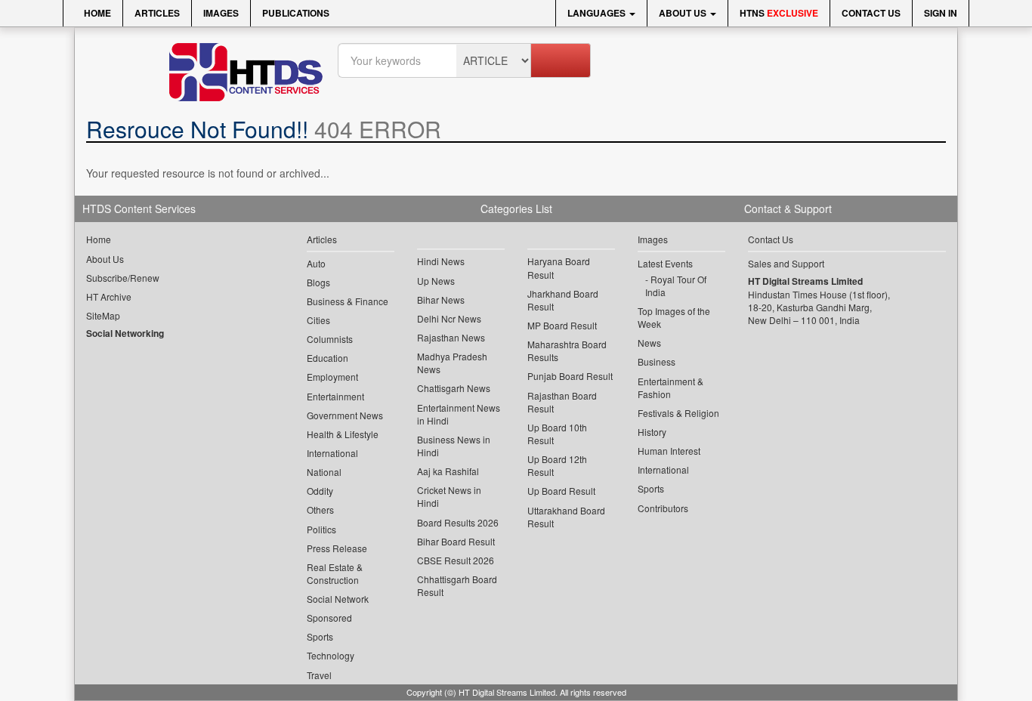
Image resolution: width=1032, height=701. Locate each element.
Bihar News (441, 299)
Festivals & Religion (678, 412)
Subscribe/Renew (122, 277)
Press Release (337, 548)
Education (327, 357)
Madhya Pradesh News (452, 362)
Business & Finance (347, 301)
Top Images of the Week (674, 317)
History (652, 431)
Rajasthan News (451, 337)
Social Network (338, 598)
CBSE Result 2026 (455, 560)
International (332, 452)
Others (320, 509)
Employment (332, 376)
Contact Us (871, 13)
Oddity (320, 490)
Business (656, 361)
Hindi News (441, 261)
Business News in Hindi (453, 446)
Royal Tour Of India (675, 285)
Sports (320, 636)
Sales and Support (786, 263)
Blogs (318, 282)
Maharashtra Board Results (567, 350)
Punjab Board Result (570, 375)
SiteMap (103, 315)
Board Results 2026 (458, 522)
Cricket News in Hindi (449, 496)
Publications (295, 13)
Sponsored (329, 617)
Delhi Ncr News (449, 318)
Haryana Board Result (558, 267)
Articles (157, 13)
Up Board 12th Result (557, 465)
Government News (345, 415)
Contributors (663, 508)
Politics (321, 529)
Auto (316, 263)
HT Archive (108, 296)
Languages (597, 13)
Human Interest (669, 450)
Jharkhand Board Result (562, 300)
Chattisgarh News (453, 387)
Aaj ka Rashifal (448, 471)
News (649, 342)
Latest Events (665, 263)
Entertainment (335, 396)
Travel (319, 675)
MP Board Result (562, 325)
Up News (436, 280)
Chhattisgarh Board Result (457, 585)
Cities (318, 319)
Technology (330, 655)
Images (221, 13)
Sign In (940, 13)
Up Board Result (561, 490)
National (324, 471)
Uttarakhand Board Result (566, 517)
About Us (684, 13)
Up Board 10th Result (557, 433)
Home (96, 13)
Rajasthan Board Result (562, 402)
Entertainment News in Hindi (458, 414)
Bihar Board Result (456, 541)
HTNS (779, 13)
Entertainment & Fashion (670, 387)
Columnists (330, 338)
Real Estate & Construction (335, 573)
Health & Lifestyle (343, 434)
